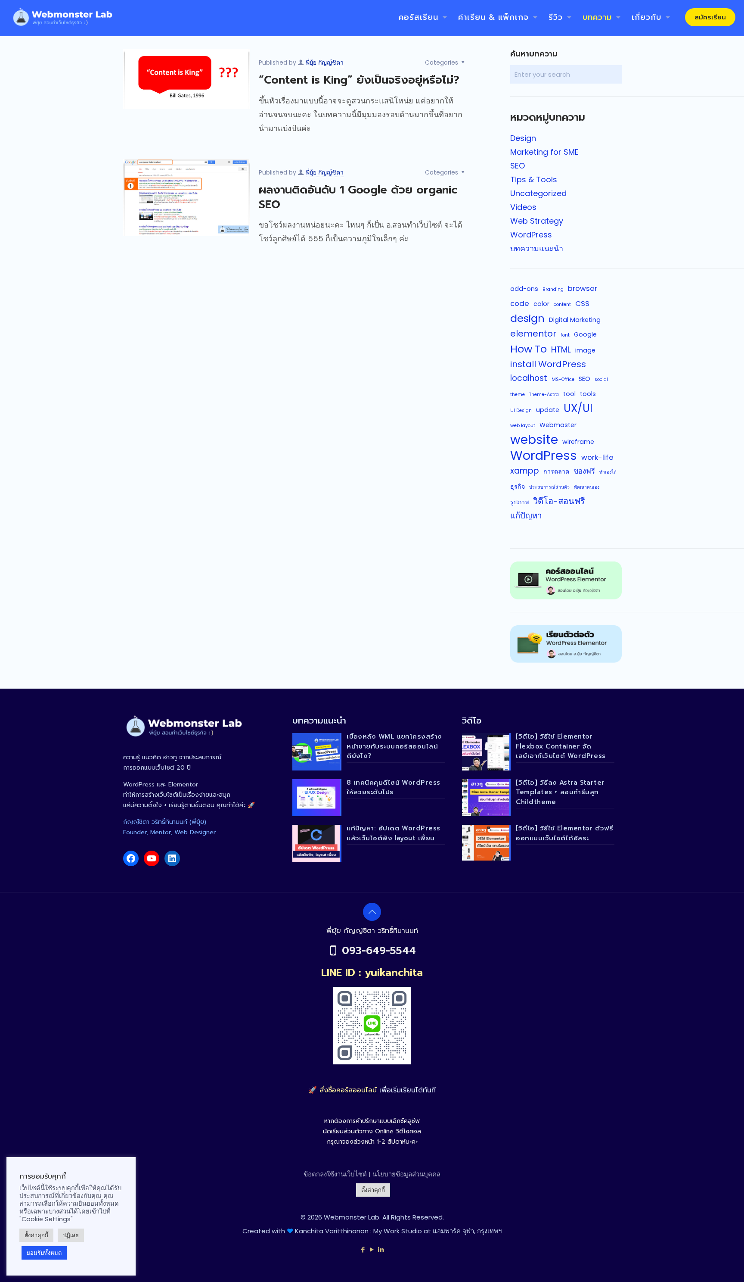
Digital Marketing (575, 319)
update (547, 409)
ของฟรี (584, 471)
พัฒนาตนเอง (586, 487)
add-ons (524, 288)
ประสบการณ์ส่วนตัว (549, 487)
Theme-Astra (544, 394)
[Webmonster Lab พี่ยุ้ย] (61, 17)
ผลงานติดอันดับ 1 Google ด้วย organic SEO (358, 197)
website (534, 439)
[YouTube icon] (372, 1249)
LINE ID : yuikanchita (372, 972)
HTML (561, 350)
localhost (528, 378)
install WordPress (548, 364)
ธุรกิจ (517, 486)
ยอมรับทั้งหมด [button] (44, 1253)
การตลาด (556, 471)
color (541, 303)
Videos (523, 207)
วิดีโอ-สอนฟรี (559, 501)
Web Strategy (536, 220)
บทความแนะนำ (536, 248)
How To (528, 349)
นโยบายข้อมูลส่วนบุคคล (406, 1174)
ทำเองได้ (608, 472)
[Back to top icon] (372, 912)
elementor (533, 334)
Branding (553, 289)
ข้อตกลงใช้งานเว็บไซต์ (335, 1174)
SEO (517, 165)
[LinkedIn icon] (381, 1249)
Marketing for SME (544, 152)
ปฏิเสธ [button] (71, 1235)
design (527, 318)
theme (517, 394)
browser (582, 288)
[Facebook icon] (363, 1249)
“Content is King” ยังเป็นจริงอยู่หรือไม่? (359, 80)
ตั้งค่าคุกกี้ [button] (373, 1190)
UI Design (521, 410)
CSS (582, 303)
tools (588, 394)
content (562, 304)
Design (523, 138)
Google (585, 334)
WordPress (531, 234)
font (565, 335)
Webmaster (558, 425)
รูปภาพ (519, 502)
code (519, 303)
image (585, 350)
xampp (524, 471)
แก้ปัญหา (526, 515)
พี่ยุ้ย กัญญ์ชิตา (325, 62)
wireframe (578, 441)
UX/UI (578, 408)
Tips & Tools (533, 179)
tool (569, 394)
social (601, 379)
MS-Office (563, 379)
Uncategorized (538, 193)
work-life (597, 457)
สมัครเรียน (710, 17)
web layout (522, 425)
